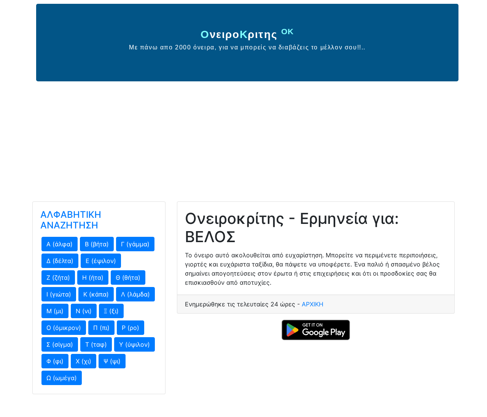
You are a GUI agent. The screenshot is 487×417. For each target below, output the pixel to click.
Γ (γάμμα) (135, 244)
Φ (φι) (55, 361)
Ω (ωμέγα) (61, 378)
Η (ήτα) (92, 277)
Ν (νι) (84, 311)
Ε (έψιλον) (101, 261)
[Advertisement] (243, 138)
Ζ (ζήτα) (58, 277)
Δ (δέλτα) (59, 261)
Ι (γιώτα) (58, 294)
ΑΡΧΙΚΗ (312, 304)
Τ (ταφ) (96, 344)
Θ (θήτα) (128, 277)
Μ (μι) (55, 311)
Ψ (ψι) (112, 361)
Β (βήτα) (97, 244)
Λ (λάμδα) (135, 294)
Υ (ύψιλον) (134, 344)
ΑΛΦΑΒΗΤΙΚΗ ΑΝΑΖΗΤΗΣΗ (70, 220)
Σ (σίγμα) (59, 344)
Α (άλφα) (59, 244)
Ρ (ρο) (130, 327)
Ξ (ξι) (111, 311)
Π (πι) (101, 327)
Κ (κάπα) (96, 294)
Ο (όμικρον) (63, 327)
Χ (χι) (83, 361)
